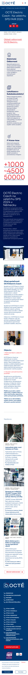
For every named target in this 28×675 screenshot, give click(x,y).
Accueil (2, 8)
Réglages (23, 662)
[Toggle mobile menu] (25, 3)
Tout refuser (20, 672)
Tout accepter (7, 672)
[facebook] (17, 654)
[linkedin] (20, 654)
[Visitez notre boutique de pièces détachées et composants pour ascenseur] (22, 3)
